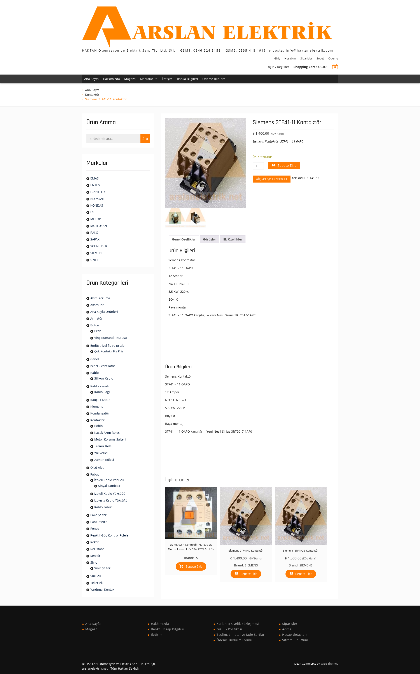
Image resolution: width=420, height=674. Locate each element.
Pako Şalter (98, 515)
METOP (95, 219)
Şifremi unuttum (295, 640)
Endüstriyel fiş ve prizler (108, 345)
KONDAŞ (96, 205)
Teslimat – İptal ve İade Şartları (241, 634)
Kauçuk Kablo (100, 400)
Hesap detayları (294, 634)
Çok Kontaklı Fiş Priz (108, 351)
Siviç (93, 562)
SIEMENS (251, 565)
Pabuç (94, 474)
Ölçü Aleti (97, 467)
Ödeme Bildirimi (214, 79)
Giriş (277, 58)
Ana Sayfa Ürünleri (104, 312)
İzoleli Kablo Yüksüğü (109, 493)
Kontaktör (92, 94)
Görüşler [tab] (209, 239)
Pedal (98, 331)
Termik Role (103, 446)
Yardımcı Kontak (102, 589)
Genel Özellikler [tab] (184, 239)
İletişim (167, 79)
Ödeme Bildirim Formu (234, 640)
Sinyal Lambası (109, 486)
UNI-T (94, 260)
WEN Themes (329, 663)
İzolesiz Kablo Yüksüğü (111, 500)
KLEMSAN (97, 199)
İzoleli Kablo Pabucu (109, 480)
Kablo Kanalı (99, 386)
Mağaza (130, 79)
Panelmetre (98, 522)
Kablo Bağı (102, 392)
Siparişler (306, 58)
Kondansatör (99, 413)
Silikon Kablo (103, 378)
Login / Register (277, 67)
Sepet (320, 58)
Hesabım (290, 58)
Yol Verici (101, 453)
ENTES (95, 185)
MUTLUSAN (98, 226)
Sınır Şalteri (102, 568)
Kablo (94, 373)
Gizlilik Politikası (229, 629)
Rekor (94, 542)
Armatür (96, 318)
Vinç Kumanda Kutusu (110, 338)
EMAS (94, 178)
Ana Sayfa (91, 79)
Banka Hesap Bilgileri (167, 629)
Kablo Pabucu (104, 507)
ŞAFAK (95, 239)
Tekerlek (96, 583)
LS (196, 558)
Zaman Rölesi (104, 460)
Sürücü (95, 576)
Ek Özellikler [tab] (232, 239)
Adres (286, 629)
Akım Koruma (100, 298)
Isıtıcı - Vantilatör (102, 366)
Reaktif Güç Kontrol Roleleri (110, 535)
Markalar (146, 79)
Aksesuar (97, 305)
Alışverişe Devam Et (271, 178)
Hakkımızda (111, 79)
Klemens (96, 406)
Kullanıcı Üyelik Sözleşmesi (238, 624)
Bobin (98, 426)
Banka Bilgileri (187, 79)
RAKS (94, 232)
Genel (94, 359)
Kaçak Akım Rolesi (107, 432)
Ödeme (333, 58)
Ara (145, 138)
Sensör (95, 556)
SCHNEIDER (98, 246)
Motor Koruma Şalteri (110, 439)
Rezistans (97, 549)
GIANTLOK (97, 192)
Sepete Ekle (286, 165)
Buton (94, 325)
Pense (94, 528)
